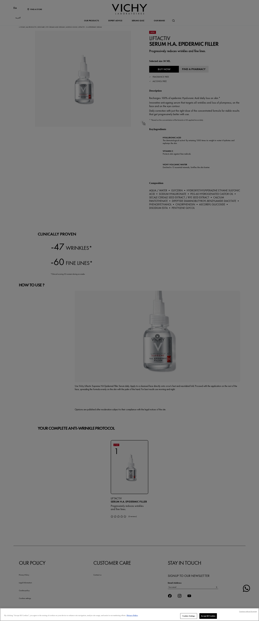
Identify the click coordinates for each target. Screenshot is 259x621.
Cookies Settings (188, 616)
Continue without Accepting (248, 611)
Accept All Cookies (208, 616)
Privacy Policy (132, 615)
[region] (129, 614)
